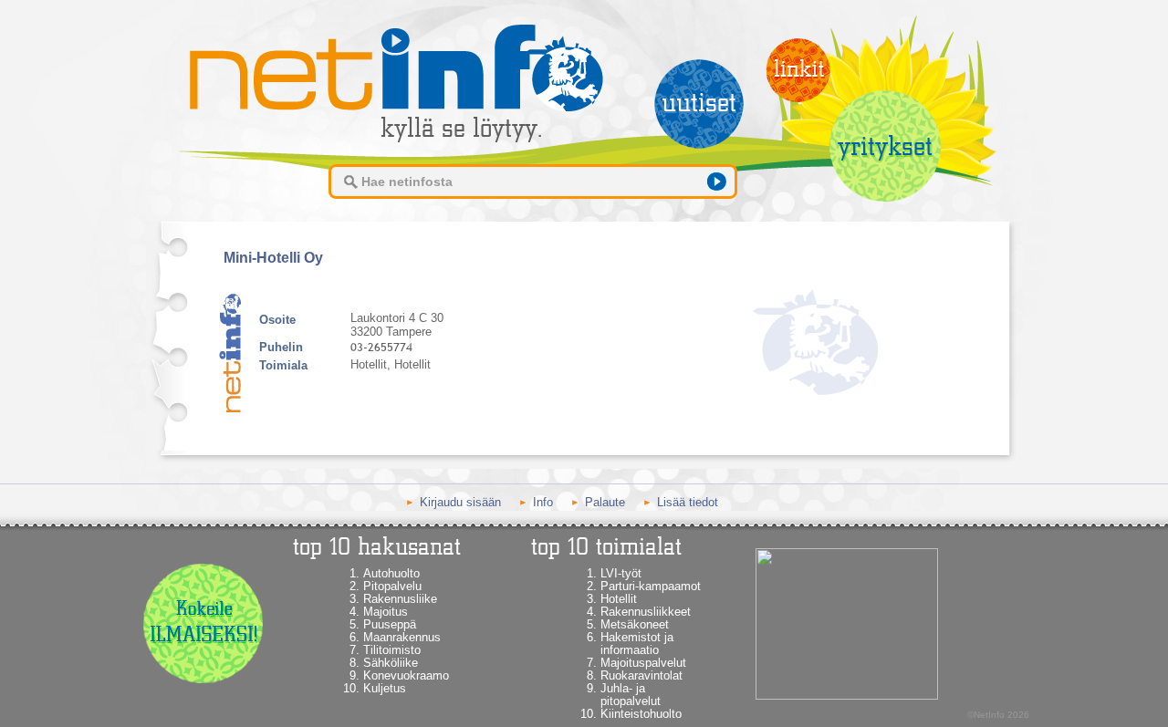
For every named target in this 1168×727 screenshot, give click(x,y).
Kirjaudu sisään (460, 502)
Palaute (605, 502)
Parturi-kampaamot (650, 586)
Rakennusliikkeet (645, 611)
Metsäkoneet (634, 624)
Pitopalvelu (392, 586)
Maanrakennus (402, 637)
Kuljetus (384, 688)
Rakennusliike (400, 599)
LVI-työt (620, 573)
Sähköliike (390, 663)
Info (543, 502)
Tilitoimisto (392, 650)
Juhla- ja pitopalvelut (630, 694)
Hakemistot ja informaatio (636, 643)
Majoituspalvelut (643, 663)
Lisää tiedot (687, 502)
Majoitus (385, 611)
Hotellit (618, 599)
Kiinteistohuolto (641, 714)
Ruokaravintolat (641, 675)
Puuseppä (389, 624)
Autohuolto (391, 573)
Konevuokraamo (406, 675)
